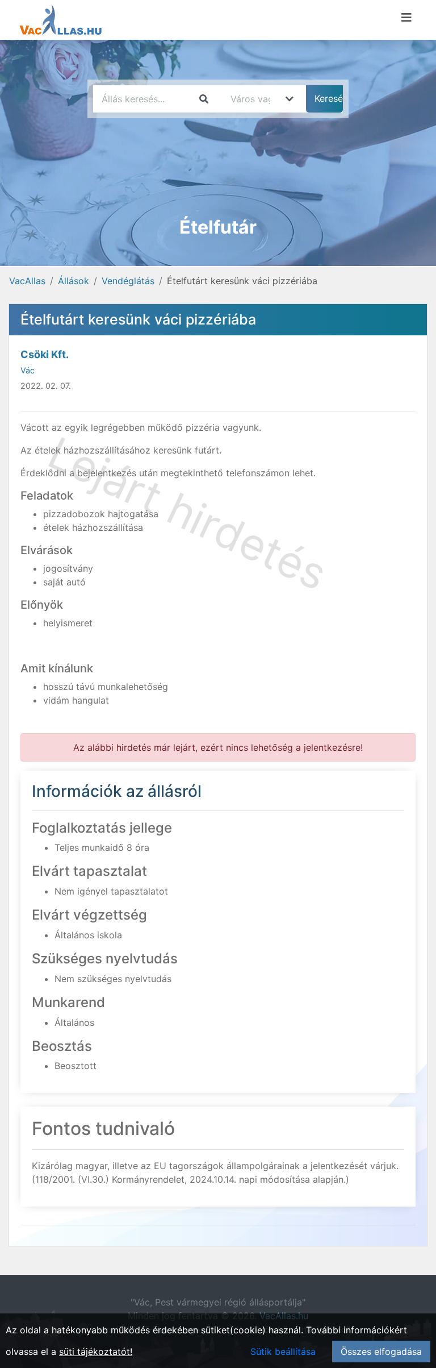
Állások (73, 280)
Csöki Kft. (44, 354)
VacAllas (27, 280)
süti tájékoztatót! (95, 1351)
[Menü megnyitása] (406, 17)
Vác (27, 370)
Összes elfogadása (381, 1351)
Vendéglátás (128, 280)
